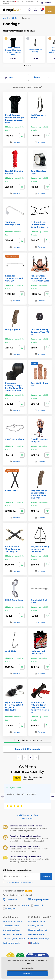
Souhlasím (27, 974)
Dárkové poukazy (11, 930)
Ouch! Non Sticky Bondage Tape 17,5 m (40, 332)
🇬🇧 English (33, 943)
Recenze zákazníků (37, 930)
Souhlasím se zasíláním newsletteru (18, 882)
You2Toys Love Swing (35, 50)
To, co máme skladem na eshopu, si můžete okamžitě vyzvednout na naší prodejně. (29, 839)
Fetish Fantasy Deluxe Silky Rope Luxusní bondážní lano (13, 51)
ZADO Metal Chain (14, 439)
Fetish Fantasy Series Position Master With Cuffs (40, 278)
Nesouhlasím (28, 968)
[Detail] (47, 454)
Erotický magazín (11, 943)
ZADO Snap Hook (14, 600)
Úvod (5, 18)
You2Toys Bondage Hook (13, 223)
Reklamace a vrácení (13, 934)
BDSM (14, 18)
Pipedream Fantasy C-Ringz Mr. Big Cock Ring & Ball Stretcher (14, 387)
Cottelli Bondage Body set (39, 440)
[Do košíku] (21, 135)
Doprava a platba (36, 921)
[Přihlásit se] (35, 10)
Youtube (25, 905)
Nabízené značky (36, 934)
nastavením (42, 960)
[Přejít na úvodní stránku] (12, 10)
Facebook (38, 905)
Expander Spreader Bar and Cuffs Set (14, 278)
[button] (30, 10)
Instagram (11, 908)
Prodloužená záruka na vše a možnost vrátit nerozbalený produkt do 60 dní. (29, 850)
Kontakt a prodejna (12, 921)
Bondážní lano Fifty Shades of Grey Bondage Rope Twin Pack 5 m (40, 707)
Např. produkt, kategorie (21, 35)
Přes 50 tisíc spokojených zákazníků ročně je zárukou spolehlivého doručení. (29, 860)
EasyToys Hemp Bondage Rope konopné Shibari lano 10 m (39, 494)
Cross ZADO (11, 490)
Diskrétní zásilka (11, 925)
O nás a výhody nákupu (14, 938)
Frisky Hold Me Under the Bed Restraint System (39, 224)
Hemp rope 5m (13, 329)
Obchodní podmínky (38, 938)
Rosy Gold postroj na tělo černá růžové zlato (40, 549)
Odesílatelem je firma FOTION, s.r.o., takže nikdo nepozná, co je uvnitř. (28, 829)
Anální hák (10, 651)
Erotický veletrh (35, 925)
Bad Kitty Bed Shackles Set (38, 652)
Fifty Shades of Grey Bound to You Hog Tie (12, 549)
